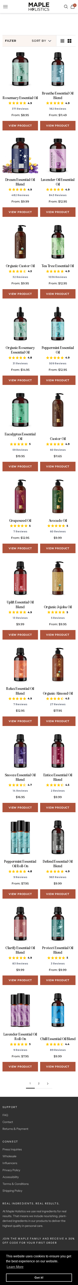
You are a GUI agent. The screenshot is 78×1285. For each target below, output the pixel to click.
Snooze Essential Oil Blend (20, 777)
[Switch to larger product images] (62, 41)
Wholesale (9, 1156)
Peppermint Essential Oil (58, 350)
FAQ (5, 1115)
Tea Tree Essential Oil (58, 266)
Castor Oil (58, 438)
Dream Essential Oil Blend (20, 182)
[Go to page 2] (47, 1083)
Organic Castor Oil (20, 266)
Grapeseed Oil (20, 520)
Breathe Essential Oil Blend (57, 95)
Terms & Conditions (15, 1184)
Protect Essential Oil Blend (57, 950)
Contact (7, 1122)
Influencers (9, 1163)
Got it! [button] (39, 1277)
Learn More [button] (15, 1267)
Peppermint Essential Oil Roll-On (20, 863)
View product (20, 125)
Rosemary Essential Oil (20, 98)
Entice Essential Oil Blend (57, 777)
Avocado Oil (58, 520)
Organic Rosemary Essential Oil (20, 350)
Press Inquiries (12, 1149)
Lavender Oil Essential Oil (57, 182)
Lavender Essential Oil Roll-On (20, 1036)
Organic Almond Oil (58, 693)
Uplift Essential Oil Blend (20, 604)
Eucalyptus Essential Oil (20, 436)
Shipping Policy (12, 1191)
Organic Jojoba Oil (58, 607)
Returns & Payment (15, 1129)
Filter (10, 41)
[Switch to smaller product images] (69, 41)
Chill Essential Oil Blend (58, 1039)
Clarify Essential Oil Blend (20, 950)
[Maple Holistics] (39, 6)
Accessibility (10, 1177)
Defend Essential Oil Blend (58, 863)
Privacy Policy (11, 1170)
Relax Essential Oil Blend (20, 690)
